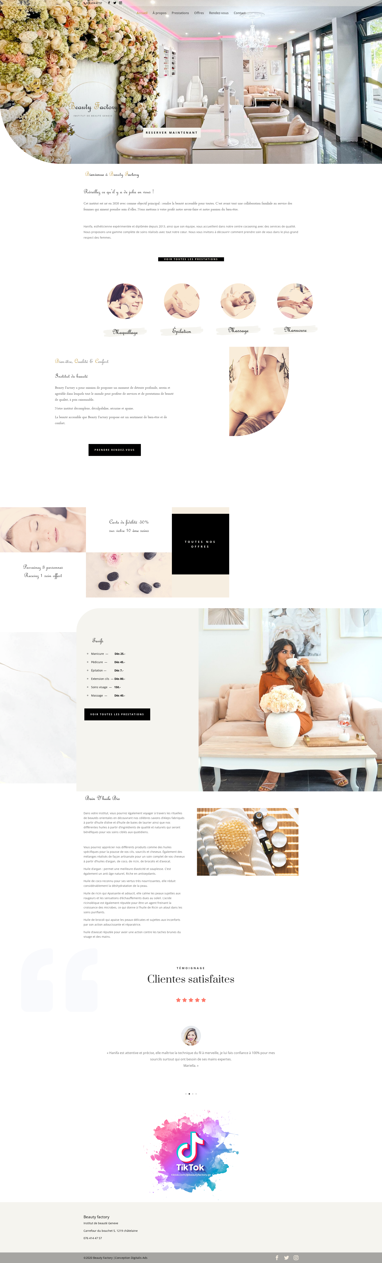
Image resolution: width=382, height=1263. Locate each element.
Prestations (180, 13)
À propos (160, 13)
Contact (240, 13)
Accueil (142, 13)
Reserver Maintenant (172, 132)
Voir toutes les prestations (191, 259)
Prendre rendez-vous (115, 450)
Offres (199, 13)
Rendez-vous (219, 13)
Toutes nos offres (200, 544)
